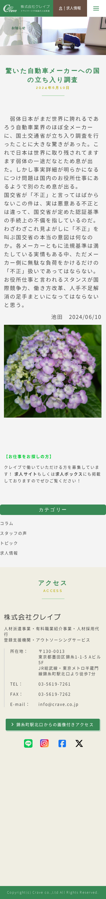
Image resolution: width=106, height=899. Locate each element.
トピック (9, 543)
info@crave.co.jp (58, 704)
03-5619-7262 (54, 694)
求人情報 (73, 8)
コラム (7, 523)
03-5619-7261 (54, 684)
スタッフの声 (13, 533)
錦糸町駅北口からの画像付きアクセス (55, 725)
